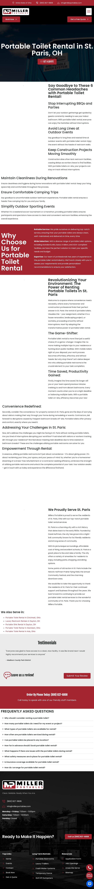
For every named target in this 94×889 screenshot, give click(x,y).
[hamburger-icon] (89, 11)
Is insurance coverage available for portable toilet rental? (31, 762)
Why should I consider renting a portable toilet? (26, 718)
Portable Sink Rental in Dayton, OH (21, 624)
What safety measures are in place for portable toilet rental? (33, 756)
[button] (47, 718)
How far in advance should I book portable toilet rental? (30, 745)
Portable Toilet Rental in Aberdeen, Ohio (23, 628)
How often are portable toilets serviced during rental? (29, 734)
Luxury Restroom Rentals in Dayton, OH (23, 621)
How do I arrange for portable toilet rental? (24, 767)
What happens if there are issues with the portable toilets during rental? (38, 751)
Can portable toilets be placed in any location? (26, 740)
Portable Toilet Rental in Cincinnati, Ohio (23, 617)
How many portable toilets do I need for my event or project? (33, 723)
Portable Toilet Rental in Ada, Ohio (20, 631)
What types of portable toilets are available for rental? (30, 729)
